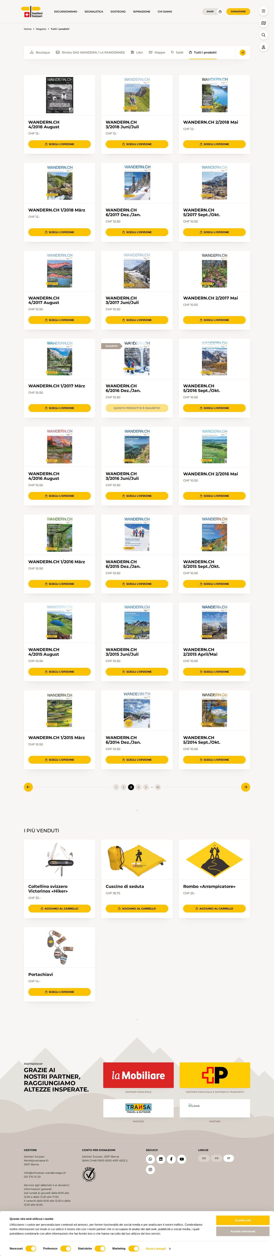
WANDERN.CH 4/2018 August (43, 124)
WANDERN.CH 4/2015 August (43, 652)
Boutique (43, 52)
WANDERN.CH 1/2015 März (56, 737)
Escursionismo (65, 11)
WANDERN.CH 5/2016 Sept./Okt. (201, 388)
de (204, 1158)
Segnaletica (94, 11)
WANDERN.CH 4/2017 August (43, 300)
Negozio (41, 29)
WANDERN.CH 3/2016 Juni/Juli (122, 476)
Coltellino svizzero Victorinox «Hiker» (48, 888)
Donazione (238, 11)
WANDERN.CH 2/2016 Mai (210, 474)
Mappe (160, 52)
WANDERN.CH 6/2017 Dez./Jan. (123, 212)
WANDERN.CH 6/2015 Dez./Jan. (123, 564)
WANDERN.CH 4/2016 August (43, 476)
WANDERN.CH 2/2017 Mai (210, 298)
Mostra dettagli (156, 1248)
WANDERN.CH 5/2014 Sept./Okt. (201, 740)
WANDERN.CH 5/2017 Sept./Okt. (201, 212)
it (228, 1158)
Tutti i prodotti (205, 52)
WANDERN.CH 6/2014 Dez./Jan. (123, 740)
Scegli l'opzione (61, 144)
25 (157, 787)
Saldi (179, 52)
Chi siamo (165, 11)
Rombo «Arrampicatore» (209, 886)
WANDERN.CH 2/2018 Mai (210, 122)
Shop (210, 11)
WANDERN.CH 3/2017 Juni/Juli (122, 300)
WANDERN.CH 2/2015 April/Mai (200, 652)
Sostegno (118, 11)
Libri (139, 52)
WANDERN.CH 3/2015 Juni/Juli (122, 652)
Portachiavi (40, 974)
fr (216, 1158)
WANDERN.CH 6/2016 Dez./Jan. (123, 388)
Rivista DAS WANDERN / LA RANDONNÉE (93, 52)
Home (28, 29)
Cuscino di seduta (125, 886)
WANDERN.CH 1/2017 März (56, 386)
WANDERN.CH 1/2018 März (56, 210)
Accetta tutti (243, 1220)
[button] (263, 11)
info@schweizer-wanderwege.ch (45, 1173)
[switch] (65, 1249)
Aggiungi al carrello (61, 908)
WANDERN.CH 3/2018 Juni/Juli (122, 124)
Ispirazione (141, 11)
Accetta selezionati (243, 1231)
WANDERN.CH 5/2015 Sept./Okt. (201, 564)
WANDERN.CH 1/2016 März (56, 561)
